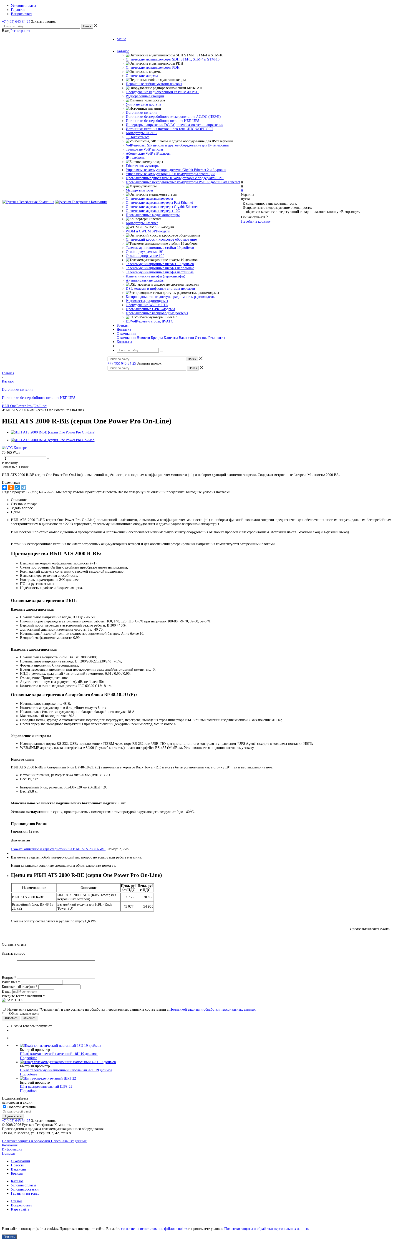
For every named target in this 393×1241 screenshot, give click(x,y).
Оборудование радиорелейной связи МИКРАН (162, 92)
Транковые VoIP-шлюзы (144, 149)
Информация (12, 1149)
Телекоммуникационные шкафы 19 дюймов (160, 264)
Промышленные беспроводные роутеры (157, 313)
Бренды (157, 338)
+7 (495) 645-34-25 (16, 21)
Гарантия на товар (25, 1193)
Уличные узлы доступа (143, 104)
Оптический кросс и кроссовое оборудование (161, 239)
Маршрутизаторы (139, 190)
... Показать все (137, 137)
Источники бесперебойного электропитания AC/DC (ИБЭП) (173, 116)
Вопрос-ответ (21, 1205)
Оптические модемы (142, 76)
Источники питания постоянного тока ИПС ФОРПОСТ (169, 129)
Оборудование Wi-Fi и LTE (147, 305)
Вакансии (186, 338)
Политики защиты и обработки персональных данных (266, 1229)
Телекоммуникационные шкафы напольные (160, 268)
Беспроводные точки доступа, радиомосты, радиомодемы (170, 297)
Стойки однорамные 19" (145, 256)
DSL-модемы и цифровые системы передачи (160, 288)
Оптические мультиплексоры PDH (153, 67)
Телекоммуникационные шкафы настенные (160, 272)
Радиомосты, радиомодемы (147, 301)
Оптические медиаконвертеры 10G (153, 211)
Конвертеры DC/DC (141, 133)
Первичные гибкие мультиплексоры (154, 84)
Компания (10, 1145)
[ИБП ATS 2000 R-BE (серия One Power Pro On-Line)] (53, 432)
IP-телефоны (135, 157)
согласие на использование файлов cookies (154, 1229)
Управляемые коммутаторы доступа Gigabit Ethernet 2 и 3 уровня (176, 170)
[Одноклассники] (11, 487)
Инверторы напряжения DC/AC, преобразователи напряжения (174, 125)
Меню (121, 39)
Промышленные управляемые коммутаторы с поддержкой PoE (175, 178)
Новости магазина (21, 1107)
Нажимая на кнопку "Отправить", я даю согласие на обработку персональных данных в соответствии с (131, 1009)
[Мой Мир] (17, 487)
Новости (143, 338)
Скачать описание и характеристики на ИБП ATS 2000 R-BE (58, 849)
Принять (9, 1236)
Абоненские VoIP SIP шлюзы (148, 153)
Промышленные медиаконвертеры (153, 215)
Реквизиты (216, 338)
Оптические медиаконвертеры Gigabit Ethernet (162, 207)
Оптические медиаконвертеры (149, 198)
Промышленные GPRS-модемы (150, 309)
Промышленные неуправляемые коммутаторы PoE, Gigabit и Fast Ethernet (183, 182)
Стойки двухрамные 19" (145, 252)
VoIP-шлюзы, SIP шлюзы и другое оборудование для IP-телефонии (177, 145)
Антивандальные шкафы (145, 280)
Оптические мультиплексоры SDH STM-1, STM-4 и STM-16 (172, 59)
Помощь (8, 1153)
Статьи (16, 1201)
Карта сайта (20, 1209)
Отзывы (201, 338)
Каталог (17, 1181)
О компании (126, 338)
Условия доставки (25, 1189)
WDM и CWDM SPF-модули (148, 231)
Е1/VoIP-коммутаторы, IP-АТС (149, 321)
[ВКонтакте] (4, 487)
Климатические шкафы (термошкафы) (155, 276)
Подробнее (28, 1058)
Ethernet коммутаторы (142, 166)
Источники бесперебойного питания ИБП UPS (162, 121)
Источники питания (141, 112)
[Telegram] (23, 487)
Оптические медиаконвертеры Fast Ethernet (159, 202)
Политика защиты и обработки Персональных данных (44, 1141)
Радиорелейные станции (145, 96)
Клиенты (171, 338)
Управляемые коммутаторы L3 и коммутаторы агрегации (170, 174)
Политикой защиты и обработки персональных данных (212, 1009)
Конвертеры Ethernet (142, 223)
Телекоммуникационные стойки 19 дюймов (160, 247)
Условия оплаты (23, 1185)
